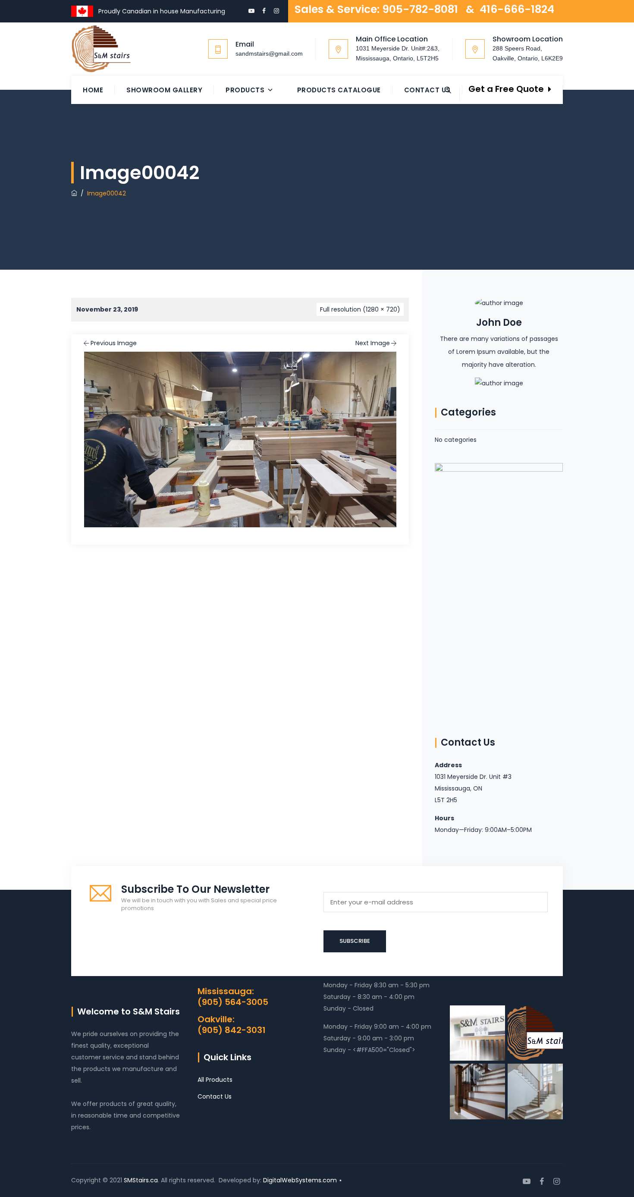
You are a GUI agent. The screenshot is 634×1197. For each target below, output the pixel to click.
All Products (215, 1079)
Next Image (372, 343)
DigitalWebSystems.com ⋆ (302, 1180)
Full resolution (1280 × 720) (360, 309)
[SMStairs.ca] (101, 49)
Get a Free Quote (506, 89)
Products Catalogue (339, 89)
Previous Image (114, 343)
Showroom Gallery (164, 89)
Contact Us (427, 89)
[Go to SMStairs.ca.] (74, 193)
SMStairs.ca (141, 1180)
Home (93, 89)
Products (245, 89)
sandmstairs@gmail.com (269, 53)
